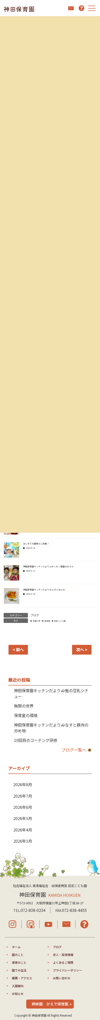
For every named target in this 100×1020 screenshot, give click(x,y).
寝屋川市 (37, 621)
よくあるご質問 (63, 962)
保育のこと (19, 962)
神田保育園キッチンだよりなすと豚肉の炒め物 (51, 728)
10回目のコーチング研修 (35, 740)
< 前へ (18, 649)
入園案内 (18, 986)
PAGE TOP (93, 984)
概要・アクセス (22, 978)
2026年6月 (22, 807)
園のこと (18, 955)
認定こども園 (60, 621)
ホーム (16, 947)
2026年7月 (22, 796)
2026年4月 (22, 830)
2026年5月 (22, 818)
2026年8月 (22, 784)
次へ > (81, 649)
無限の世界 (23, 706)
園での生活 (19, 970)
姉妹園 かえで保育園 (50, 1003)
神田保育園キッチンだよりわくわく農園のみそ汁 (48, 566)
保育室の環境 (25, 715)
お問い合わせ (61, 978)
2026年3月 (22, 841)
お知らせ (18, 993)
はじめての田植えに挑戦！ (36, 543)
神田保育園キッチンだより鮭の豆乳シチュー (51, 693)
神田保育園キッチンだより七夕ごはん (43, 589)
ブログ (34, 615)
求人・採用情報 (63, 955)
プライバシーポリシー (67, 970)
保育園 (47, 621)
